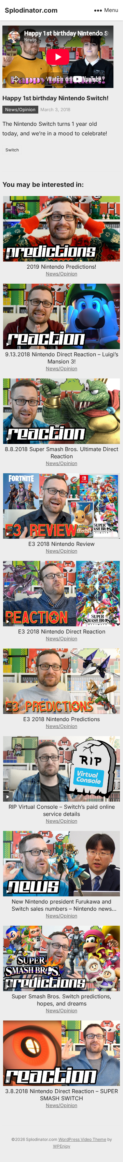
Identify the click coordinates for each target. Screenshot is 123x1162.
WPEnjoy (61, 1146)
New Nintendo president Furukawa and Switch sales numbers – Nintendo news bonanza (62, 908)
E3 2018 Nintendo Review (61, 543)
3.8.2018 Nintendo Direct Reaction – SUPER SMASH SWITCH (61, 1095)
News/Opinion (20, 109)
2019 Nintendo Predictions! (61, 266)
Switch (12, 149)
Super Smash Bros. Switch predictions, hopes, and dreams (61, 1000)
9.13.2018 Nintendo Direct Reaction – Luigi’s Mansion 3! (61, 358)
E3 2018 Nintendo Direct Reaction (61, 631)
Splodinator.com (31, 10)
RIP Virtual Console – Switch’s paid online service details (62, 810)
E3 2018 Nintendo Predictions (61, 719)
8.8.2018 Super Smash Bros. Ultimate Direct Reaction (61, 453)
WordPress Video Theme (82, 1139)
